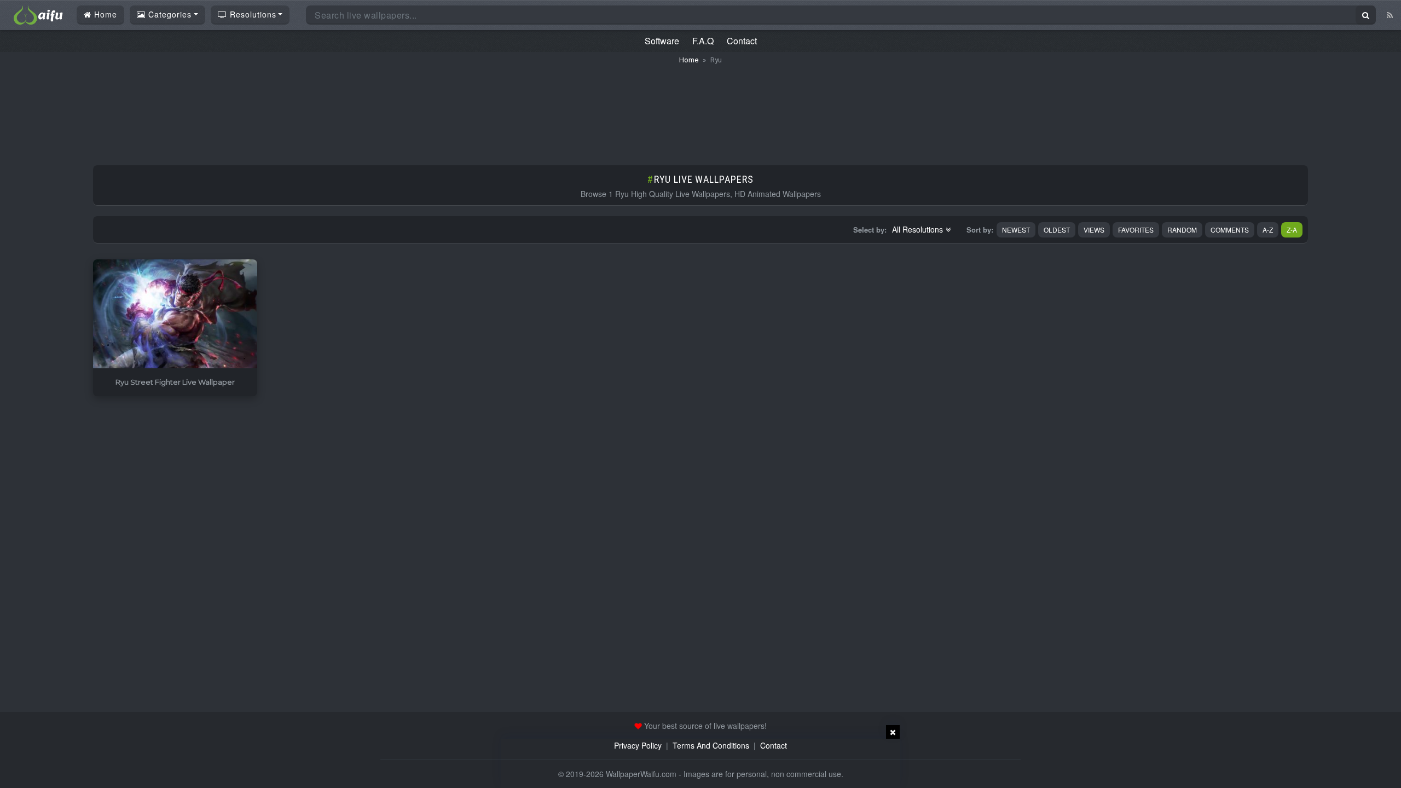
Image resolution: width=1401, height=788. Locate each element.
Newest (1016, 229)
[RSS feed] (1390, 14)
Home (104, 14)
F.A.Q (703, 40)
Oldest (1057, 229)
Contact (742, 40)
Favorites (1136, 229)
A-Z (1268, 229)
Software (662, 40)
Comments (1230, 229)
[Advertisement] (700, 109)
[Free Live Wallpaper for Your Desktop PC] (38, 13)
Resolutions (251, 14)
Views (1094, 229)
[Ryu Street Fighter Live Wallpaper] (175, 314)
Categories (169, 14)
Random (1182, 229)
